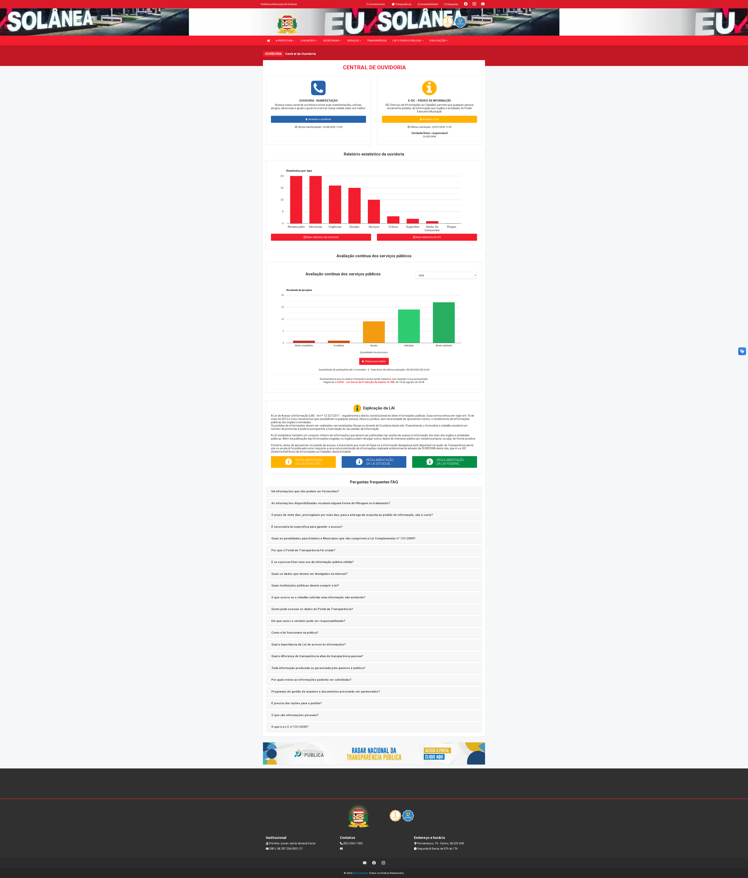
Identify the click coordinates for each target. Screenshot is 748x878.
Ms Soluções (360, 873)
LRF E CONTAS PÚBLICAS (407, 40)
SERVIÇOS (353, 40)
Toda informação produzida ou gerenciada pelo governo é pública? (318, 668)
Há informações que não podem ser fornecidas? (305, 491)
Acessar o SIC (430, 119)
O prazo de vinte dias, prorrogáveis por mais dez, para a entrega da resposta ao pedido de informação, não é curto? (352, 515)
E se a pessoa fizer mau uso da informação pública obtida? (312, 562)
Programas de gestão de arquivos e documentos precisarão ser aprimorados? (325, 691)
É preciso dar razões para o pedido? (296, 703)
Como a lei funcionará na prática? (294, 632)
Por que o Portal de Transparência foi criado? (303, 550)
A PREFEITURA (284, 40)
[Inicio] (268, 41)
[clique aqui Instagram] (383, 863)
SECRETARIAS (331, 40)
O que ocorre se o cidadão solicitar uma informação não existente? (318, 597)
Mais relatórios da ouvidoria (322, 237)
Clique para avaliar (375, 361)
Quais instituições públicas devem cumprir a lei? (305, 585)
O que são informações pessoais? (295, 715)
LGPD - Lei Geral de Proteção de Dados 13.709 (365, 382)
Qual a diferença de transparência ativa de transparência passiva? (317, 656)
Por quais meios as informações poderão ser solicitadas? (311, 679)
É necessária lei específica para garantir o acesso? (307, 527)
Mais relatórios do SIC (428, 237)
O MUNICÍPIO (308, 40)
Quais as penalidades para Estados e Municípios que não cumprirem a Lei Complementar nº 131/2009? (343, 538)
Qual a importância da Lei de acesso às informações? (308, 644)
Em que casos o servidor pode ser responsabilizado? (308, 621)
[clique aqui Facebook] (374, 863)
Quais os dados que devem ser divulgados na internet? (309, 574)
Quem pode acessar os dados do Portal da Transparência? (312, 609)
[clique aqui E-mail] (364, 863)
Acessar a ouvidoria (319, 119)
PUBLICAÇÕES (438, 40)
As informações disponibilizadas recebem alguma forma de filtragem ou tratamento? (330, 503)
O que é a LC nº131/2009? (289, 727)
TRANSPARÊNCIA (377, 40)
